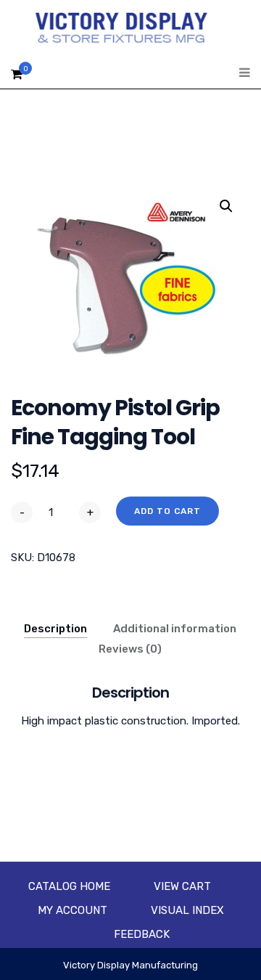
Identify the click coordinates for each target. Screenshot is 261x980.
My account (72, 910)
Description (55, 628)
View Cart (182, 886)
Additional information (174, 628)
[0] (16, 78)
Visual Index (187, 910)
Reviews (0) (130, 649)
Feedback (142, 934)
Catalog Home (69, 886)
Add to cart (167, 511)
